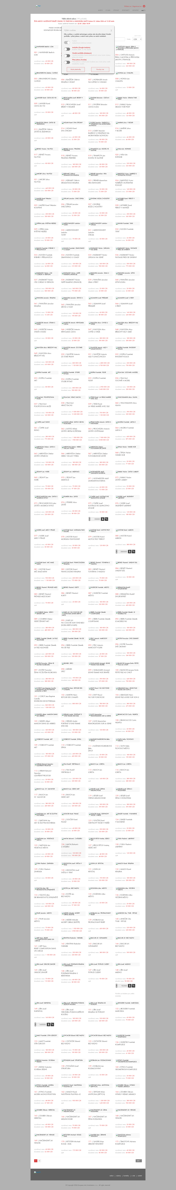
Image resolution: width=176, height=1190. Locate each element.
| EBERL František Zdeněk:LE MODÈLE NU (126, 620)
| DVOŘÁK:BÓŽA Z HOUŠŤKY (95, 205)
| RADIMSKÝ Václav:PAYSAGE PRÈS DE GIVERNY (126, 256)
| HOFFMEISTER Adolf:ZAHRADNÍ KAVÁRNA (98, 479)
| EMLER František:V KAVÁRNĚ (124, 820)
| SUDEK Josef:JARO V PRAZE (41, 537)
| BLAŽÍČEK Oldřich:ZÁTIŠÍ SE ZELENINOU (43, 130)
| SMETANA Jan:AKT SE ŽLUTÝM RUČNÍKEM (44, 821)
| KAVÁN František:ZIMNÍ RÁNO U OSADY (70, 256)
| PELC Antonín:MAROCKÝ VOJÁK (95, 646)
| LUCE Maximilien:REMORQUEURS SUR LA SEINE (99, 722)
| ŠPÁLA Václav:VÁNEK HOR (123, 454)
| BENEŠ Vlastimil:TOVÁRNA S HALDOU (96, 570)
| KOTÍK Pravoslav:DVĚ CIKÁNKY (124, 645)
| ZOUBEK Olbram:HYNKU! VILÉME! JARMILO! (125, 1093)
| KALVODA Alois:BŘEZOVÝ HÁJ (43, 354)
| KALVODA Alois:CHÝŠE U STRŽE (97, 330)
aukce (111, 1175)
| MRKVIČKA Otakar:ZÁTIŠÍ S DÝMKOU (44, 455)
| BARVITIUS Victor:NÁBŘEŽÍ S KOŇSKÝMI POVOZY (124, 182)
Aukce (100, 10)
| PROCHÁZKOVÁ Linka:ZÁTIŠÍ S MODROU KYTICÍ (45, 504)
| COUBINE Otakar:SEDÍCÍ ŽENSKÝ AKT (43, 620)
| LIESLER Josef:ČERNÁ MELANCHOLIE (97, 797)
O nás (108, 10)
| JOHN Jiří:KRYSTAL (94, 870)
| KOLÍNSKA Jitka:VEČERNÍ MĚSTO (124, 896)
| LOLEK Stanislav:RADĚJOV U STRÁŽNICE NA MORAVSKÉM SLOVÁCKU (98, 133)
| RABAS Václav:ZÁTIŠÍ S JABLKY (123, 478)
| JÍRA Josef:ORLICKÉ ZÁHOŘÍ (40, 971)
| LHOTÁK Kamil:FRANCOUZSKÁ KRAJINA (71, 570)
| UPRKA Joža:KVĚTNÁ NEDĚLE (41, 230)
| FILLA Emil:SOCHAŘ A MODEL (122, 379)
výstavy (116, 10)
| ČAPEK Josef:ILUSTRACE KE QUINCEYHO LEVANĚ (98, 505)
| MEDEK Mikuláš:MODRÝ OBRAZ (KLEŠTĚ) (70, 921)
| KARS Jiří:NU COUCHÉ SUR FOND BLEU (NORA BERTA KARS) (72, 622)
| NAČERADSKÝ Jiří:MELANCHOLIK (70, 1118)
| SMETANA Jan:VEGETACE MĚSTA (42, 846)
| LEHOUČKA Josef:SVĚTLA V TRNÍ (70, 871)
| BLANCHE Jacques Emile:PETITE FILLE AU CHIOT (127, 671)
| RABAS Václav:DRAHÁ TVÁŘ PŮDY (123, 105)
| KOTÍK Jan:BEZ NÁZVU (67, 895)
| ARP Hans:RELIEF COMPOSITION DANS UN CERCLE (45, 948)
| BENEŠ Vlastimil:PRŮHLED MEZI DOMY (42, 595)
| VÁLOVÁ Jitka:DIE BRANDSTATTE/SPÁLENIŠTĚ (46, 896)
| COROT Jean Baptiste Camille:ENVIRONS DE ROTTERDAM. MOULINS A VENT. (45, 699)
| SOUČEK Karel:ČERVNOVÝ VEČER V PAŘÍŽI (98, 821)
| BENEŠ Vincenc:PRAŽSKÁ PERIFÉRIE (69, 157)
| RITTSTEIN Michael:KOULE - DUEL (71, 1142)
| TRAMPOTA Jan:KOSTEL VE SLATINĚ (96, 157)
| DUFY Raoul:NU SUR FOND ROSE (96, 696)
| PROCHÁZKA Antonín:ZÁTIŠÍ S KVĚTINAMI (99, 430)
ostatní (135, 10)
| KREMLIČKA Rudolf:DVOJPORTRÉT (125, 595)
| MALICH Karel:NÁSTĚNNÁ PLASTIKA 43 (71, 1093)
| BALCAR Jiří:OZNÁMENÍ (95, 945)
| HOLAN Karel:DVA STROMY (69, 129)
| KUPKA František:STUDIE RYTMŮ (70, 380)
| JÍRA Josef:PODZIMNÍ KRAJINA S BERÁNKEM (69, 973)
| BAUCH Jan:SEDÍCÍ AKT (68, 796)
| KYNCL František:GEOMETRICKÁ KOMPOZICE (126, 1068)
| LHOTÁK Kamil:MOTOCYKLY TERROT (96, 538)
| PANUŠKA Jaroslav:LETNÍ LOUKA (125, 281)
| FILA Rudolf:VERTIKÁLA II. (68, 771)
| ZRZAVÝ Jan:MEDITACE (68, 478)
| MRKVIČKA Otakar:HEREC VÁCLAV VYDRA (71, 455)
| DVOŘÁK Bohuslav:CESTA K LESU (98, 105)
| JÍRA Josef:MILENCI (121, 971)
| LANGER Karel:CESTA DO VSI (42, 104)
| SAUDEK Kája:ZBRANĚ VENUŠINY (96, 1142)
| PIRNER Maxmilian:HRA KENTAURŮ (98, 181)
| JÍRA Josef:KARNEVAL (40, 1010)
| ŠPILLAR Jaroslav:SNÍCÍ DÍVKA (70, 205)
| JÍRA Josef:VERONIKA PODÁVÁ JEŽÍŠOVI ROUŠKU (72, 1012)
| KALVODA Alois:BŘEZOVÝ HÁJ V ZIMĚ (124, 330)
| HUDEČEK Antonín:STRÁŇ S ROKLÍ (43, 330)
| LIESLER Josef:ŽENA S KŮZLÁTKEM (123, 797)
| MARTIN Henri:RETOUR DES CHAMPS (69, 696)
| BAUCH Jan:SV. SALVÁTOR (41, 796)
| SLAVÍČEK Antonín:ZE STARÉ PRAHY (70, 355)
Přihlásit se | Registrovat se (132, 6)
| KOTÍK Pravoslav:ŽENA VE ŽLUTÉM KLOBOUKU (45, 671)
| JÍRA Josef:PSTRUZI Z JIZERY (94, 971)
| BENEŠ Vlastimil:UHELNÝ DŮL (124, 569)
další (138, 1161)
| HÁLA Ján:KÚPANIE (121, 156)
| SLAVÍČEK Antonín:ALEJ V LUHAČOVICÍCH (97, 355)
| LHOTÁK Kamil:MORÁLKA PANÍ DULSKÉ (70, 538)
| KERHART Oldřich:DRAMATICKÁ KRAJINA (70, 181)
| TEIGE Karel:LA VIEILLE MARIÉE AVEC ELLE (99, 405)
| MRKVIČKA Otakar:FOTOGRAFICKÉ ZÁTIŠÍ (98, 455)
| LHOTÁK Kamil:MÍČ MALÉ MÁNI (42, 570)
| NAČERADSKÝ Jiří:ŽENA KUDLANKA (97, 1118)
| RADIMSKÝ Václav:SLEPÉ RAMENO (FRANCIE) (71, 281)
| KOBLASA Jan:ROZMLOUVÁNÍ (96, 1067)
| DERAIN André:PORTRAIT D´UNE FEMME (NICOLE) (70, 723)
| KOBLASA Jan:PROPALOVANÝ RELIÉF (96, 921)
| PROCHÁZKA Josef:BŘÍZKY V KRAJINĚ (71, 105)
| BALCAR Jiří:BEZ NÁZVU (122, 945)
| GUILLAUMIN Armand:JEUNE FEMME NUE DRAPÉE (99, 671)
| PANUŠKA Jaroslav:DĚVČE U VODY (71, 306)
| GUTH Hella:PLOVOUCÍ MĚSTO (122, 747)
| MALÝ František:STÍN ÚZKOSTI (42, 1042)
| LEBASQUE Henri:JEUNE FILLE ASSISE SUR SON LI (127, 696)
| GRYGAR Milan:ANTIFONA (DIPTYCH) (96, 1093)
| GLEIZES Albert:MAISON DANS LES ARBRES (44, 722)
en (144, 10)
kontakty (125, 10)
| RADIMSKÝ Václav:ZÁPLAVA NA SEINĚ (97, 256)
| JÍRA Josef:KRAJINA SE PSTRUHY (96, 1011)
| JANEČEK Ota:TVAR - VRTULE (123, 920)
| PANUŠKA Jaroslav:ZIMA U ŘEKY (98, 281)
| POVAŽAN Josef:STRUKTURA (70, 1067)
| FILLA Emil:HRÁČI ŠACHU (67, 404)
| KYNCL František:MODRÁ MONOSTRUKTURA (45, 1093)
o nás (133, 1175)
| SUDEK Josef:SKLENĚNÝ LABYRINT (123, 504)
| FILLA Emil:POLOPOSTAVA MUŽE (42, 405)
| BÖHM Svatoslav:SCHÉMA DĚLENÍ (43, 1068)
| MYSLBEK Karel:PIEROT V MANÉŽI (123, 206)
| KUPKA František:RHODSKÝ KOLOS (124, 355)
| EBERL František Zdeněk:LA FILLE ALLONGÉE (45, 646)
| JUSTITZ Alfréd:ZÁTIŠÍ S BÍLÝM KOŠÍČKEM (71, 430)
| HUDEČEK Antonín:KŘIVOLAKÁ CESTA (70, 330)
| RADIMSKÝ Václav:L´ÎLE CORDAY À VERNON (44, 281)
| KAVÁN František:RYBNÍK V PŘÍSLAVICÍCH (43, 256)
